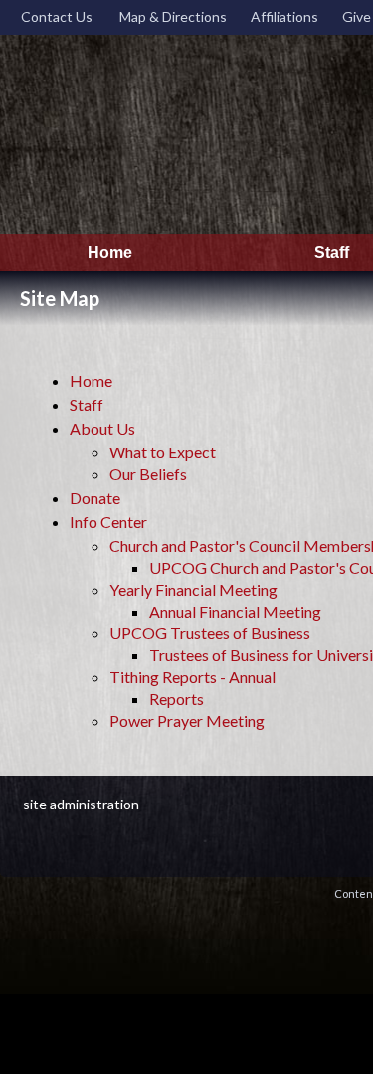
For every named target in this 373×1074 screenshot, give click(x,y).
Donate (95, 497)
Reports (176, 698)
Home (91, 380)
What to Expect (162, 452)
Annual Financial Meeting (235, 611)
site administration (81, 804)
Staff (86, 404)
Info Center (108, 521)
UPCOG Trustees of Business (209, 633)
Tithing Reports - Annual (192, 676)
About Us (102, 428)
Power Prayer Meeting (187, 720)
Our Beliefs (148, 473)
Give (353, 16)
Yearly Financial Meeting (193, 589)
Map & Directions (170, 16)
